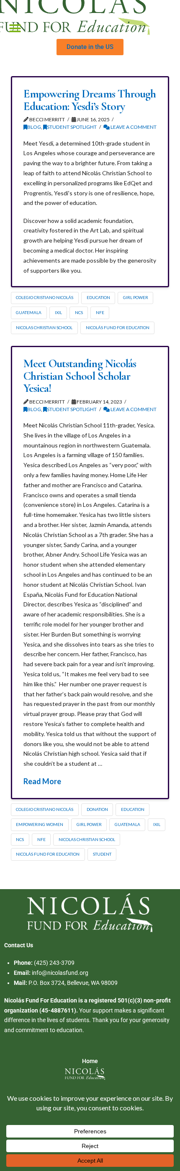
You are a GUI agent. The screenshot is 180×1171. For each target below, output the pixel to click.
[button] (15, 28)
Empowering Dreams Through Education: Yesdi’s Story (89, 100)
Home (90, 1061)
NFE (100, 312)
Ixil (58, 312)
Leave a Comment (133, 127)
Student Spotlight (72, 127)
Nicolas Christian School (44, 327)
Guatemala (28, 312)
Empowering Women (39, 824)
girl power (135, 297)
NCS (79, 312)
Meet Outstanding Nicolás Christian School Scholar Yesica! (79, 375)
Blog (34, 127)
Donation (97, 809)
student (102, 854)
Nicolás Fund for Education (117, 327)
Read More (42, 781)
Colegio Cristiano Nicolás (44, 297)
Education (98, 297)
